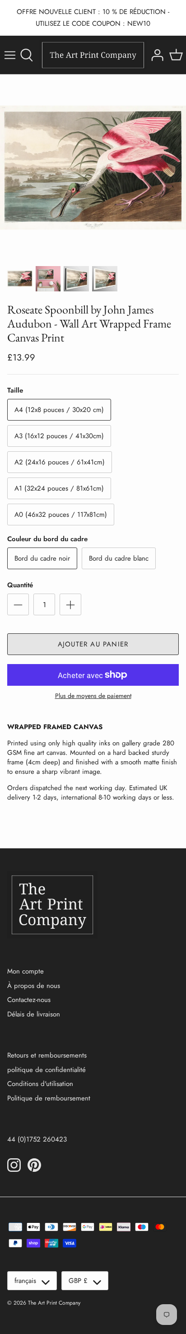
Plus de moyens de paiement (93, 696)
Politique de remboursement (48, 1098)
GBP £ (78, 1281)
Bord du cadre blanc (119, 558)
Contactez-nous (29, 1000)
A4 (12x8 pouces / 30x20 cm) (59, 410)
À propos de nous (33, 986)
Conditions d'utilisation (40, 1084)
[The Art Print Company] (93, 55)
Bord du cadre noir (42, 558)
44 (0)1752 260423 (37, 1139)
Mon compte (25, 971)
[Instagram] (14, 1165)
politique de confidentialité (46, 1070)
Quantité (20, 585)
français (25, 1281)
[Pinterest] (34, 1165)
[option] (93, 168)
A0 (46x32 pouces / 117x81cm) (60, 515)
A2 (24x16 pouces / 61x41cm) (59, 462)
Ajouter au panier (93, 644)
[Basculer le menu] (10, 55)
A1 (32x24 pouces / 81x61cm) (59, 488)
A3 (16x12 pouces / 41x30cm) (59, 436)
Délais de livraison (33, 1014)
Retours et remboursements (47, 1055)
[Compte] (156, 55)
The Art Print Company (54, 1303)
